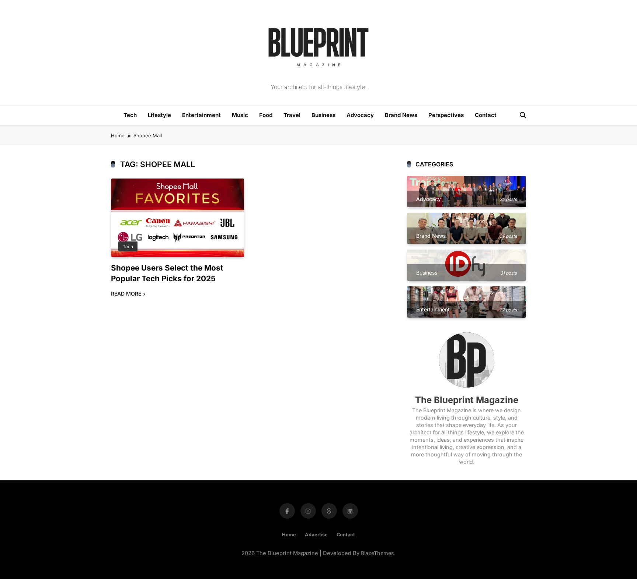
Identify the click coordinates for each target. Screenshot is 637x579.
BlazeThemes (377, 553)
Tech (130, 115)
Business (323, 115)
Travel (291, 115)
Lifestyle (159, 115)
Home (289, 534)
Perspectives (446, 115)
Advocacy (360, 115)
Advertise (316, 534)
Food (265, 115)
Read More (126, 293)
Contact (486, 115)
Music (240, 115)
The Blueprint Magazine (466, 400)
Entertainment (201, 115)
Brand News (401, 115)
